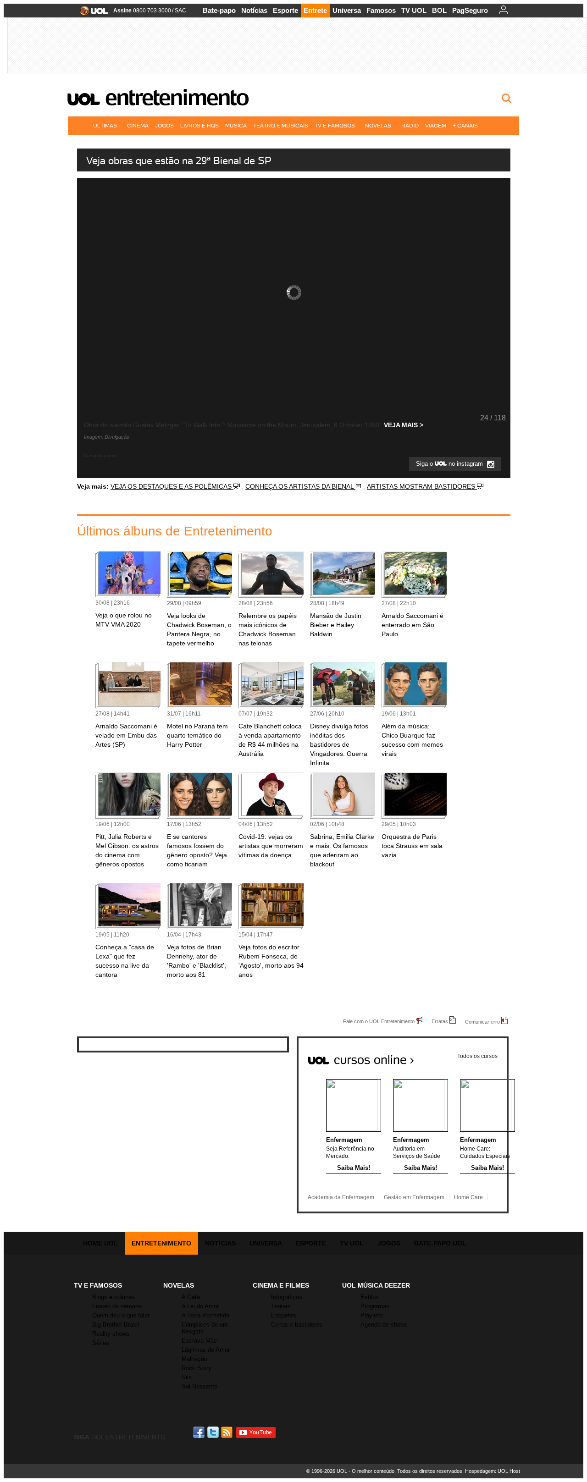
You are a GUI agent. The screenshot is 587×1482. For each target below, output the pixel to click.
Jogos (164, 125)
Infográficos (286, 1297)
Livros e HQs (199, 125)
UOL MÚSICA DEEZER (376, 1285)
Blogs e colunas (113, 1297)
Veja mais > (403, 425)
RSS (227, 1432)
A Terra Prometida (205, 1315)
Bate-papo (219, 10)
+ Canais (465, 125)
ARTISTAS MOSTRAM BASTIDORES (422, 486)
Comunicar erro (482, 1021)
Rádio (410, 125)
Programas (374, 1306)
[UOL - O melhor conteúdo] (91, 13)
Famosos (381, 10)
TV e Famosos (335, 125)
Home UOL (100, 1243)
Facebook (200, 1432)
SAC (180, 10)
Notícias (254, 10)
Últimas (105, 125)
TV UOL (413, 10)
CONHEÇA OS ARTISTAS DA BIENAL (300, 486)
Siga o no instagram (450, 464)
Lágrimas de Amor (206, 1349)
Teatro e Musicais (280, 125)
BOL (439, 10)
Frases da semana (117, 1306)
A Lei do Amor (200, 1306)
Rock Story (196, 1368)
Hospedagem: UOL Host (492, 1471)
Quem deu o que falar (121, 1315)
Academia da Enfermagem (341, 1197)
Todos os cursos (477, 1056)
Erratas (440, 1021)
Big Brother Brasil (115, 1324)
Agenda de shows (384, 1324)
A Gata (191, 1297)
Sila (187, 1377)
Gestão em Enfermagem (414, 1197)
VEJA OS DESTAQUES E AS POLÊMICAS (172, 486)
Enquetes (283, 1315)
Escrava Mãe (199, 1340)
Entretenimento (176, 97)
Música (236, 125)
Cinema (138, 125)
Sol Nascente (199, 1386)
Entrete (315, 10)
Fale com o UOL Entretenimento (379, 1021)
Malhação (194, 1358)
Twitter (214, 1432)
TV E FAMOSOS (98, 1285)
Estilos (369, 1297)
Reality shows (110, 1333)
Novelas (378, 125)
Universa (346, 10)
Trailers (281, 1306)
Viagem (435, 125)
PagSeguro (470, 10)
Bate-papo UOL (440, 1243)
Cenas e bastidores (296, 1324)
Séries (100, 1342)
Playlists (371, 1315)
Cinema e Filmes (281, 1285)
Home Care (468, 1197)
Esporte (285, 10)
